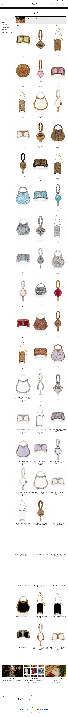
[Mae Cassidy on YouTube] (22, 699)
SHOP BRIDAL (4, 24)
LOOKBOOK (45, 3)
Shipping (3, 693)
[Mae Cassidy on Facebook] (20, 699)
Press (2, 699)
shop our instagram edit (34, 682)
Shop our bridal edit (12, 682)
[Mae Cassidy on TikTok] (26, 699)
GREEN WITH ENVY (5, 30)
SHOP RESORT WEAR (5, 27)
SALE (3, 20)
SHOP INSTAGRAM (51, 3)
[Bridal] (12, 671)
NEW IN (15, 4)
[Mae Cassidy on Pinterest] (24, 699)
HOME (11, 4)
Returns (3, 695)
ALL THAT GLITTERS (5, 29)
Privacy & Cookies (4, 702)
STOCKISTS (58, 3)
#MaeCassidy (4, 698)
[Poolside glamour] (55, 671)
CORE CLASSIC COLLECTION (7, 32)
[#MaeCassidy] (34, 671)
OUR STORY (23, 4)
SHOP (19, 4)
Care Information (4, 696)
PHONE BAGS (4, 25)
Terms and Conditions (5, 701)
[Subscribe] (31, 695)
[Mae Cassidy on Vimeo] (29, 699)
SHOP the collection (55, 682)
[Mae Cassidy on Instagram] (18, 699)
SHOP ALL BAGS (5, 19)
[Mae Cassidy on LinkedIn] (27, 699)
